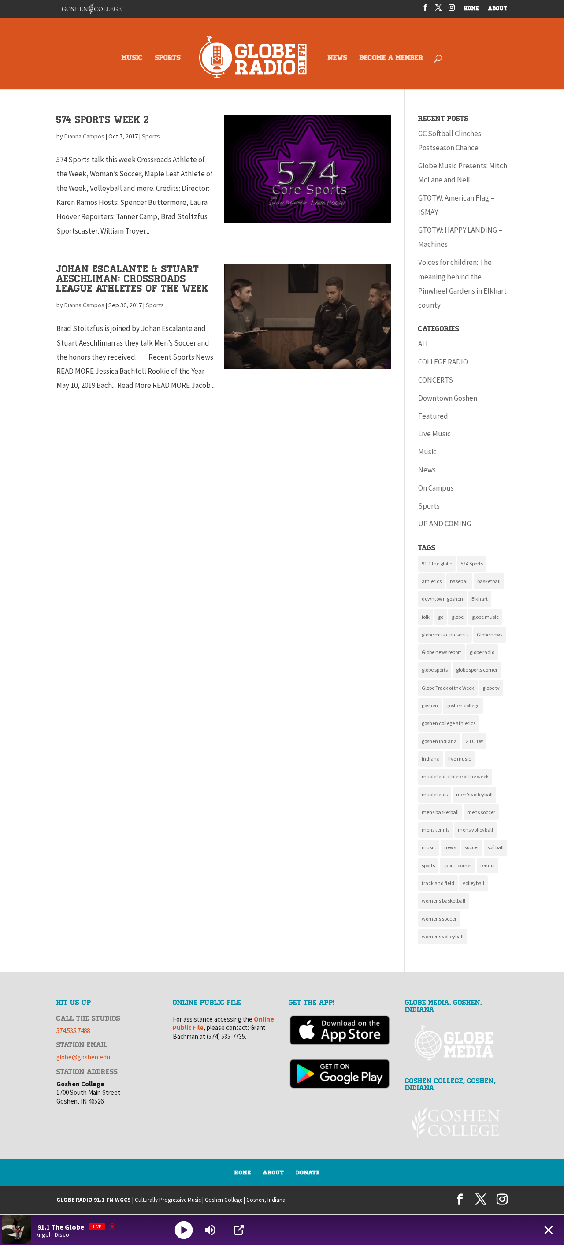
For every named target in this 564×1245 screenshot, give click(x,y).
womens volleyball (443, 936)
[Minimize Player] (548, 1230)
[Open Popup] (238, 1230)
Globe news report (441, 652)
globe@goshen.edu (83, 1057)
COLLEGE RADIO (443, 362)
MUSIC (132, 58)
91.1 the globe (437, 563)
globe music (485, 616)
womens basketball (443, 900)
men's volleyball (474, 794)
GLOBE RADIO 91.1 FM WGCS (93, 1200)
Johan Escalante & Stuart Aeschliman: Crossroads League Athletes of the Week (132, 278)
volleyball (473, 883)
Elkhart (479, 598)
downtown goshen (442, 598)
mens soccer (481, 812)
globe (458, 616)
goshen (430, 705)
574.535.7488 (73, 1030)
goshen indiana (439, 741)
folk (426, 616)
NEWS (337, 58)
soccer (471, 847)
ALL (423, 344)
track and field (438, 883)
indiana (431, 758)
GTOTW (474, 741)
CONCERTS (435, 380)
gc (440, 616)
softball (495, 847)
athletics (432, 581)
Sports (151, 136)
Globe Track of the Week (448, 687)
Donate (308, 1172)
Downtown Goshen (447, 398)
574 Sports (471, 563)
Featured (433, 416)
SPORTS (168, 58)
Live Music (434, 434)
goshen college (462, 705)
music (429, 847)
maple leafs (435, 794)
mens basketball (440, 812)
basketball (489, 581)
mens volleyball (475, 829)
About (273, 1172)
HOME (471, 9)
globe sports (435, 669)
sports (428, 865)
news (450, 847)
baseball (459, 581)
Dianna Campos (84, 136)
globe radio (482, 652)
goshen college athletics (448, 723)
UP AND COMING (444, 523)
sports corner (457, 865)
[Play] (184, 1230)
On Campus (436, 488)
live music (459, 758)
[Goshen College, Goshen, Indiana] (456, 1122)
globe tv (491, 687)
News (427, 470)
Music (427, 452)
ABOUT (498, 9)
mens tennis (435, 829)
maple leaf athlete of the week (455, 776)
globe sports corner (476, 669)
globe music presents (445, 634)
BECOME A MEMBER (391, 58)
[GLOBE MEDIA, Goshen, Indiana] (456, 1043)
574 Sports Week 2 (102, 120)
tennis (487, 865)
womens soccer (439, 918)
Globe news (489, 634)
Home (242, 1172)
